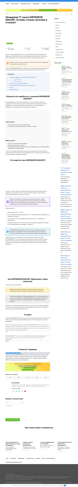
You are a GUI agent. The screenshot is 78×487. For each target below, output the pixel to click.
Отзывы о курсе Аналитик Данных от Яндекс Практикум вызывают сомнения (66, 156)
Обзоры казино (59, 44)
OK (64, 485)
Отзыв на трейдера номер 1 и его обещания (67, 105)
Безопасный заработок (54, 3)
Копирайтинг (58, 30)
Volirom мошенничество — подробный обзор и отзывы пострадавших (67, 80)
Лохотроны (13, 458)
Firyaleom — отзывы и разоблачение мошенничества (66, 143)
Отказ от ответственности (48, 458)
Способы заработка (60, 52)
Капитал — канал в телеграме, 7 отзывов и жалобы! (67, 68)
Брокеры (44, 3)
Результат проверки (13, 89)
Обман (7, 3)
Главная (57, 27)
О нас (7, 458)
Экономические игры (26, 3)
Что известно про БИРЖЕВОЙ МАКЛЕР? (18, 83)
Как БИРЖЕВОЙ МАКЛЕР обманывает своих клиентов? (22, 85)
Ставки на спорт (15, 3)
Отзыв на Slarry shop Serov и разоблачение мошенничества (66, 117)
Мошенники (9, 43)
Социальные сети (59, 49)
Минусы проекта (18, 81)
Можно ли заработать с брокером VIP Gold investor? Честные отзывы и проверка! (66, 190)
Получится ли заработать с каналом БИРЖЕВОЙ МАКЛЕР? (22, 77)
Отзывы (11, 87)
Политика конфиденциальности (14, 462)
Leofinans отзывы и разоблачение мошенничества (66, 93)
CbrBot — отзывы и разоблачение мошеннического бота (67, 130)
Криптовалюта (59, 33)
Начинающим (36, 3)
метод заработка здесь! (51, 10)
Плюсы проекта (18, 79)
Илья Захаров (15, 382)
